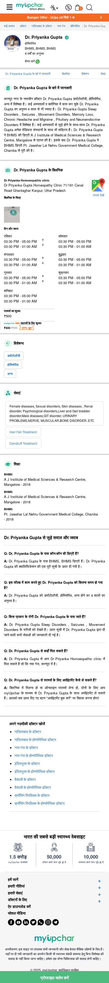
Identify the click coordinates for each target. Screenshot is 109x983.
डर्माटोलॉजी (13, 355)
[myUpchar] (37, 61)
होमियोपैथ (13, 364)
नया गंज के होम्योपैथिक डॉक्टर (34, 756)
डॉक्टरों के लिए (17, 900)
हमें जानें (13, 879)
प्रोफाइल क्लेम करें (54, 978)
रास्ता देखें (98, 195)
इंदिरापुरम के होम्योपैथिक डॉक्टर (35, 771)
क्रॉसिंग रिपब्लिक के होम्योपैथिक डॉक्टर (40, 803)
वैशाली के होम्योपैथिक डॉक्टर (33, 787)
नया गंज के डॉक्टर (26, 748)
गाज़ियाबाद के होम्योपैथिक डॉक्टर (35, 740)
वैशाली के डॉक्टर (25, 779)
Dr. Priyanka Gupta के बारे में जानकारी (27, 74)
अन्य (10, 373)
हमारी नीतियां (16, 886)
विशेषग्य (85, 74)
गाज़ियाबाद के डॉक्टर (28, 732)
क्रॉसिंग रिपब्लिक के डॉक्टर (32, 795)
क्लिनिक (66, 74)
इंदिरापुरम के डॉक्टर (27, 763)
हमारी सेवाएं (15, 893)
